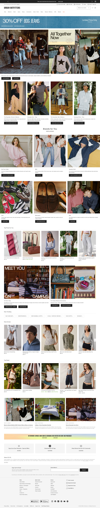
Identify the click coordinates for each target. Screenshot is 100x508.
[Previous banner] (7, 1)
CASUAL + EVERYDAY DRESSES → (54, 316)
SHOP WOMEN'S (6, 78)
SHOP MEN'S (16, 78)
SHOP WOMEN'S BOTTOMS (11, 123)
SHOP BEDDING (23, 306)
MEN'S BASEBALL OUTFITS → (37, 316)
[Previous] (5, 246)
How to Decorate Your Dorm (72, 425)
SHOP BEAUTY (55, 305)
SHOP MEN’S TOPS (79, 123)
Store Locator (71, 480)
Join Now (19, 450)
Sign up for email (72, 482)
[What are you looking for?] (88, 7)
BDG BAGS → (80, 316)
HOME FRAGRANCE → (22, 316)
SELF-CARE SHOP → (10, 316)
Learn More (50, 450)
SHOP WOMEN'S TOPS (33, 123)
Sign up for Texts (72, 485)
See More (6, 462)
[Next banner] (92, 1)
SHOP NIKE (72, 221)
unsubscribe (72, 474)
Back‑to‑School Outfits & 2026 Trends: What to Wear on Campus (18, 425)
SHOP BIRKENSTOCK (41, 221)
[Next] (94, 246)
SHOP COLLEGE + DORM (11, 306)
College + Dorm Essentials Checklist (43, 425)
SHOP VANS (5, 221)
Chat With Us (71, 488)
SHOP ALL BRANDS (50, 131)
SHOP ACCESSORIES (66, 305)
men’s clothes (86, 460)
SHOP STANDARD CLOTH (75, 175)
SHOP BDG (39, 175)
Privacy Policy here (62, 474)
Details (18, 4)
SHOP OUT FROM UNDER (8, 175)
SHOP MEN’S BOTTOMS (57, 123)
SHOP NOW (60, 1)
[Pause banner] (95, 1)
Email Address (54, 467)
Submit (84, 469)
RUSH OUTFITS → (69, 316)
